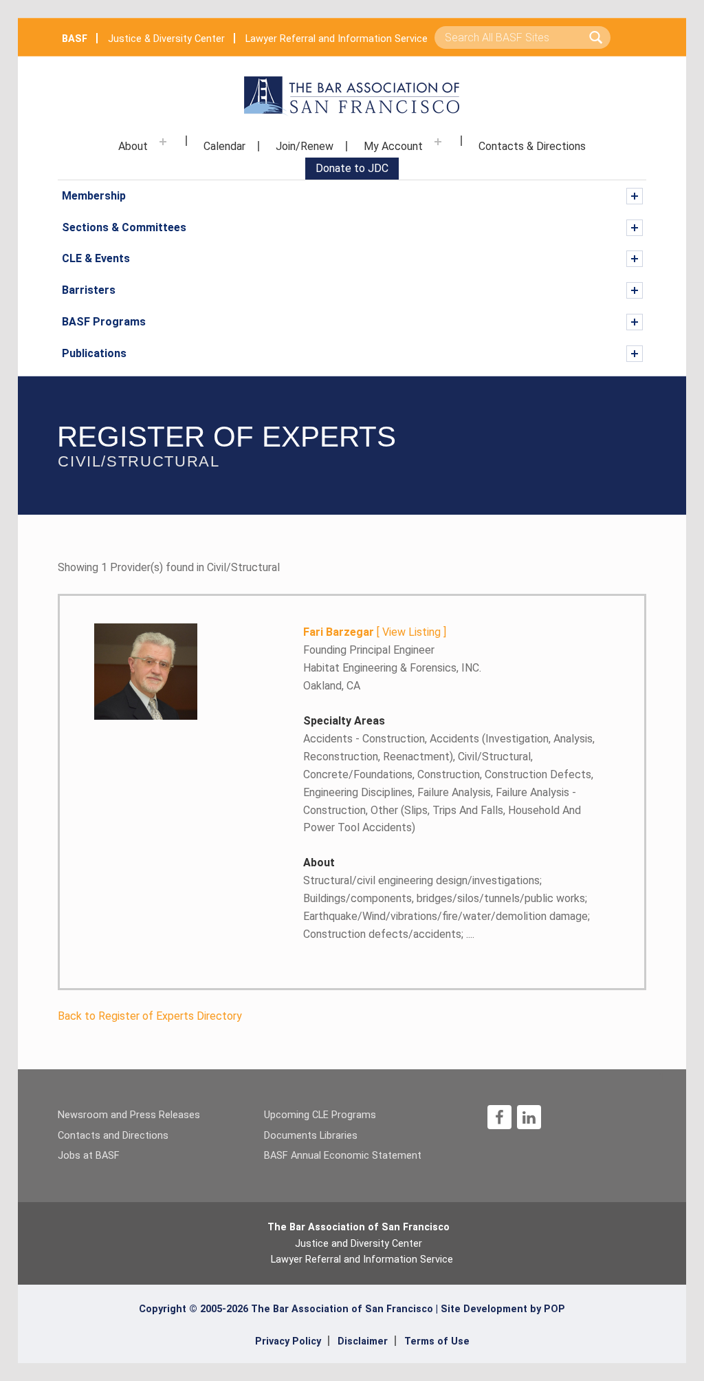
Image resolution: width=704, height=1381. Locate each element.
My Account (393, 146)
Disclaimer (363, 1341)
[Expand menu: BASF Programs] (634, 322)
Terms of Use (437, 1341)
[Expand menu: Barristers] (634, 290)
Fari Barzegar (338, 632)
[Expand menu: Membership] (634, 196)
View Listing (411, 632)
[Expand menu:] (163, 141)
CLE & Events (96, 258)
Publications (94, 353)
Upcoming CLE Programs (320, 1115)
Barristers (89, 290)
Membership (94, 195)
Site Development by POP (503, 1309)
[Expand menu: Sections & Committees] (634, 228)
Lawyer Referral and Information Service (336, 39)
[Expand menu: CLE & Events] (634, 258)
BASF (74, 39)
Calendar (224, 146)
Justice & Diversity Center (166, 39)
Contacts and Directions (113, 1136)
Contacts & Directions (532, 146)
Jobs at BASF (89, 1155)
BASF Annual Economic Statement (342, 1155)
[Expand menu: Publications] (634, 353)
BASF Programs (104, 321)
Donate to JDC (352, 168)
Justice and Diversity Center (358, 1244)
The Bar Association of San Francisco (358, 1227)
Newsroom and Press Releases (129, 1115)
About (133, 146)
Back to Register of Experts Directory (150, 1016)
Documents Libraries (311, 1136)
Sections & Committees (124, 227)
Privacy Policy (288, 1341)
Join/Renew (304, 146)
